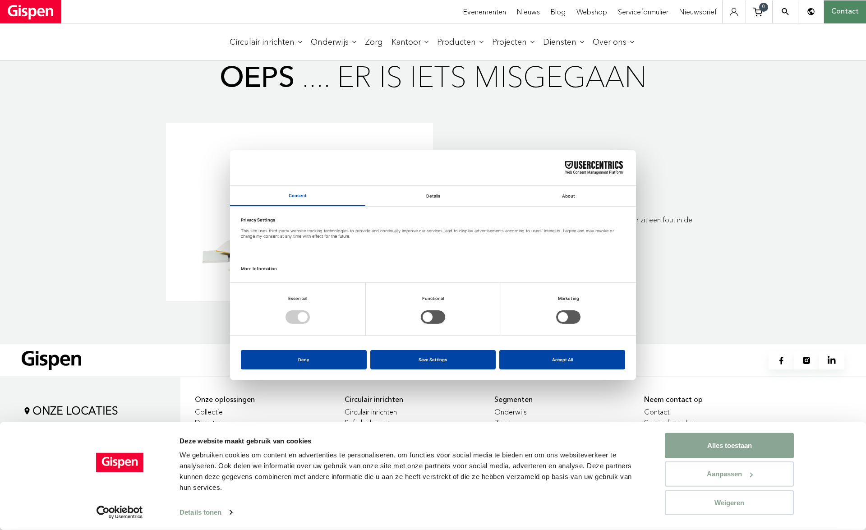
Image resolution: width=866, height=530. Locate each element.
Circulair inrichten (371, 411)
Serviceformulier (643, 11)
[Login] (734, 11)
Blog (558, 11)
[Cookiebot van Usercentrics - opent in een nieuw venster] (119, 512)
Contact (845, 11)
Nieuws (528, 11)
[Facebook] (781, 360)
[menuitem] (266, 42)
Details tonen (200, 512)
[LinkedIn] (831, 360)
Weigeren (729, 502)
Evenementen (484, 11)
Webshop (591, 11)
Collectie (209, 411)
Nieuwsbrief (698, 11)
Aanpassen (724, 474)
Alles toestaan (729, 445)
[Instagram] (806, 360)
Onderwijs (510, 411)
